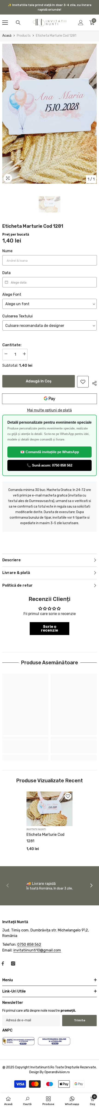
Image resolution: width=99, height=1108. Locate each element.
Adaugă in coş (39, 381)
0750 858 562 (29, 944)
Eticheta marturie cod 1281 (45, 837)
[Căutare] (18, 22)
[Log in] (80, 22)
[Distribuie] (93, 382)
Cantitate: (11, 345)
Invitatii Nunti (36, 829)
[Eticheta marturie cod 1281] (49, 809)
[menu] (5, 22)
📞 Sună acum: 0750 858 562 (49, 465)
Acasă (7, 36)
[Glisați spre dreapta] (91, 885)
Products (24, 36)
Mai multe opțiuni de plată (49, 410)
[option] (49, 114)
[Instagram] (13, 963)
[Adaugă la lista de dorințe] (67, 796)
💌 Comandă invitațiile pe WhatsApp (49, 452)
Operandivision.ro (57, 1072)
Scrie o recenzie (49, 628)
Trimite (79, 1020)
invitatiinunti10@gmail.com (37, 950)
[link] (83, 381)
